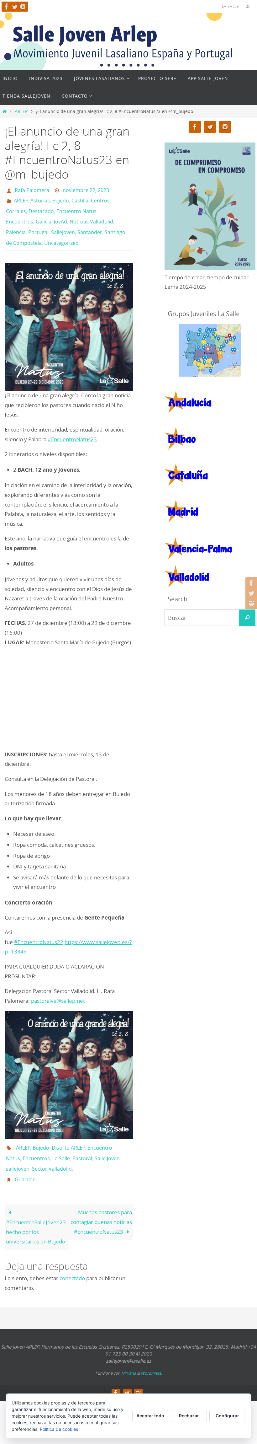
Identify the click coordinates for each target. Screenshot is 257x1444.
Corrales (16, 207)
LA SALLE (230, 6)
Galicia (43, 215)
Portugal (38, 224)
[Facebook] (7, 7)
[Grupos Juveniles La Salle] (210, 350)
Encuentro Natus (76, 207)
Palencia (16, 224)
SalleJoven (63, 224)
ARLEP (21, 111)
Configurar (227, 1415)
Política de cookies (59, 1429)
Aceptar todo (150, 1415)
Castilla (79, 198)
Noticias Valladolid (91, 215)
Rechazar (189, 1415)
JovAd (60, 215)
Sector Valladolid (52, 1154)
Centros (100, 198)
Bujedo (60, 198)
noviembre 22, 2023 (86, 189)
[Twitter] (15, 7)
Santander (89, 224)
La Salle (61, 1145)
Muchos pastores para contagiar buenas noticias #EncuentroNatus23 (101, 1204)
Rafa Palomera (32, 189)
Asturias (40, 198)
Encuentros (19, 215)
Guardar (25, 1163)
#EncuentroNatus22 (38, 931)
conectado (72, 1260)
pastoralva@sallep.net (58, 990)
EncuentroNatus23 (74, 428)
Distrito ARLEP (68, 1136)
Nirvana (128, 1355)
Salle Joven (107, 1145)
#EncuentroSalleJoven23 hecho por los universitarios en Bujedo (36, 1214)
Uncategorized (61, 233)
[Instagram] (23, 7)
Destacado (41, 207)
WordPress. (151, 1355)
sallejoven (17, 1154)
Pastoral (82, 1145)
